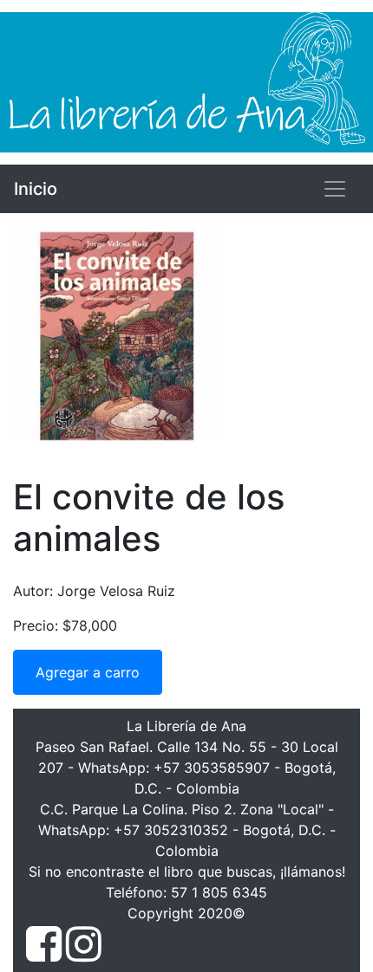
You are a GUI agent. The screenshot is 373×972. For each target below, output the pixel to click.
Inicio (35, 188)
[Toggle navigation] (335, 189)
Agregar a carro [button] (88, 672)
